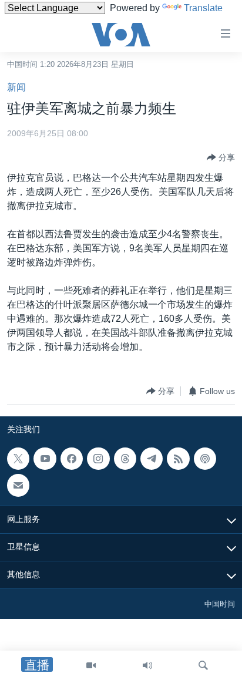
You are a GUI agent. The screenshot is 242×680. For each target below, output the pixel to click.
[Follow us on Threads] (125, 458)
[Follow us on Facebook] (71, 458)
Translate (203, 8)
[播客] (205, 458)
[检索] (203, 665)
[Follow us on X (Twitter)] (18, 458)
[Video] (91, 665)
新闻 (16, 87)
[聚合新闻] (178, 458)
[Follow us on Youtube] (44, 458)
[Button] (221, 157)
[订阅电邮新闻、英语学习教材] (18, 485)
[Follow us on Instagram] (98, 458)
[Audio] (147, 665)
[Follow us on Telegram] (151, 458)
